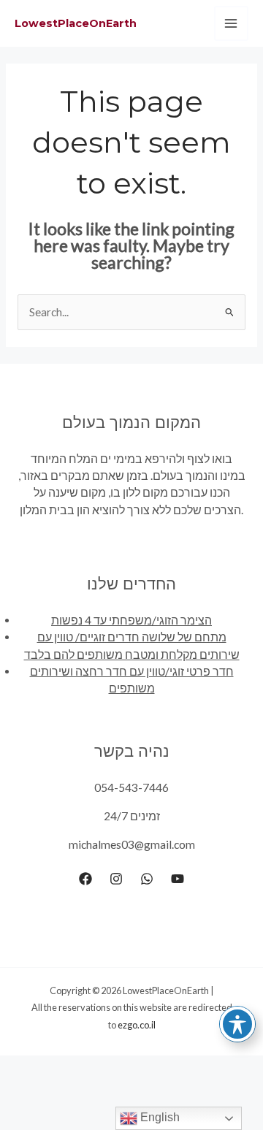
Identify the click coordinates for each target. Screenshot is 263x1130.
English (158, 1117)
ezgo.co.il (137, 1025)
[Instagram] (116, 878)
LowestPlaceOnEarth (76, 23)
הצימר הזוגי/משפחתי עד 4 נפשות (131, 620)
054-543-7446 (131, 787)
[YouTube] (177, 878)
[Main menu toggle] (231, 23)
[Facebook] (85, 878)
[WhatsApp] (146, 878)
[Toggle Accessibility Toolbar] (237, 1024)
